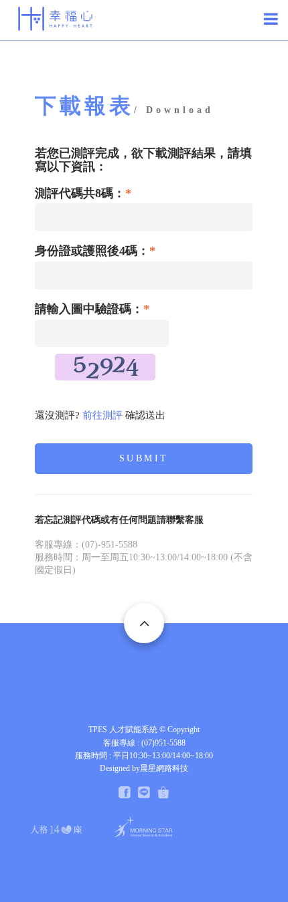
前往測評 (102, 415)
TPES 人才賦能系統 (122, 729)
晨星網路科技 (164, 768)
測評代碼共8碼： (83, 193)
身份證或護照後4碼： (95, 251)
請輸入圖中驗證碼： (92, 309)
